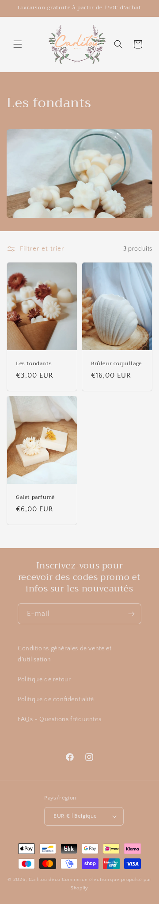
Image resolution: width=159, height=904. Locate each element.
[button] (17, 44)
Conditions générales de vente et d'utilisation (64, 654)
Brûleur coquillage (116, 363)
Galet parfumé (35, 497)
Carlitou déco (45, 879)
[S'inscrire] (131, 613)
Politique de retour (44, 679)
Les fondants (34, 363)
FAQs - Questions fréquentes (59, 719)
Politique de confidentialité (56, 699)
